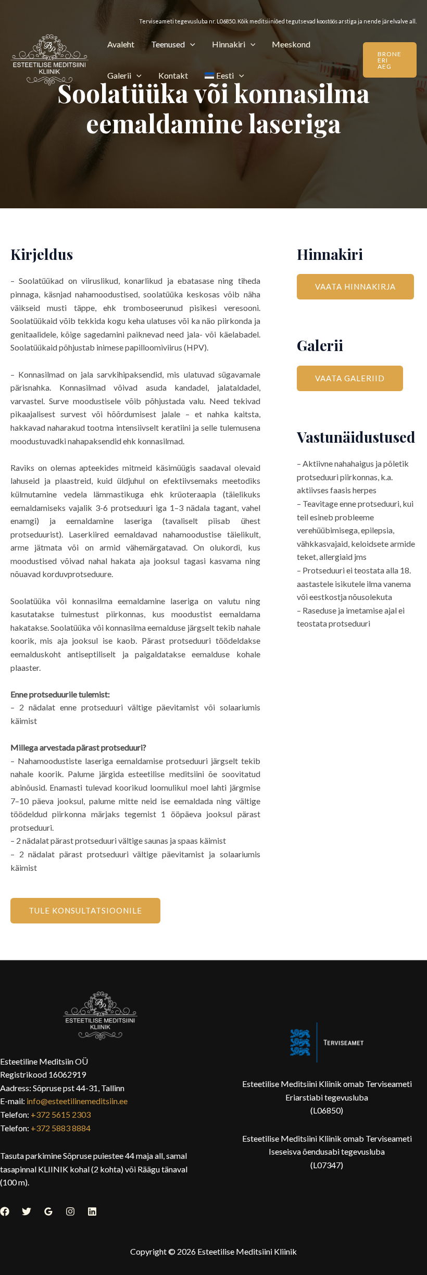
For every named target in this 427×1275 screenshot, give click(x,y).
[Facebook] (4, 1211)
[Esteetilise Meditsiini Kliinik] (49, 59)
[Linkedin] (92, 1211)
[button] (190, 44)
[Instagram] (70, 1211)
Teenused (168, 44)
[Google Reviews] (48, 1211)
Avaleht (120, 44)
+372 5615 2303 (61, 1114)
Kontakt (173, 75)
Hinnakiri (228, 44)
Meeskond (291, 44)
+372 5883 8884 (61, 1128)
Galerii (119, 75)
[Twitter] (26, 1211)
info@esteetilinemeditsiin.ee (77, 1101)
